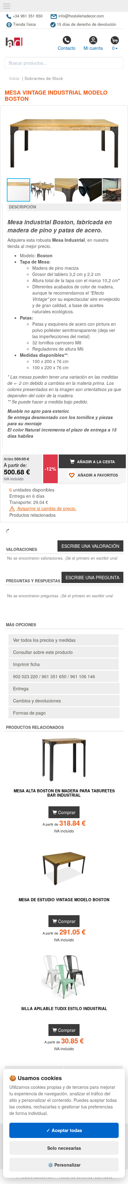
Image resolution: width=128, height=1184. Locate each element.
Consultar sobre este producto (43, 652)
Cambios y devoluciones (37, 700)
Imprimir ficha (26, 664)
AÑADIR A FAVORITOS (97, 475)
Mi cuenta (93, 48)
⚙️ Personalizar (64, 1165)
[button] (116, 113)
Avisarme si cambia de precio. (46, 508)
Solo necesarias (64, 1148)
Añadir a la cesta (95, 461)
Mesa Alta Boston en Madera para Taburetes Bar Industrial (64, 793)
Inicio (14, 78)
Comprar (66, 812)
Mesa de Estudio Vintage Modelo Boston (64, 899)
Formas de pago (29, 713)
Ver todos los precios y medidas (44, 640)
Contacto (66, 48)
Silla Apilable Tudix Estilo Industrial (64, 1008)
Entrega (21, 688)
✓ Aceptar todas (64, 1130)
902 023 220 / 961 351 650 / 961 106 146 (54, 676)
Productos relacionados (32, 515)
